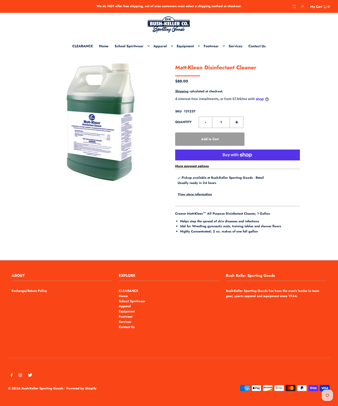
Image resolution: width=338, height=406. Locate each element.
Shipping (182, 91)
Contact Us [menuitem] (257, 46)
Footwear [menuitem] (211, 46)
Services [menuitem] (235, 46)
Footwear (126, 316)
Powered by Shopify (81, 388)
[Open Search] (294, 6)
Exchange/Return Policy (29, 290)
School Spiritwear (132, 301)
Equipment (127, 311)
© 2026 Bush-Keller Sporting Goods (35, 388)
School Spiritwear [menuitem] (129, 46)
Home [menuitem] (103, 46)
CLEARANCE (128, 290)
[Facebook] (12, 376)
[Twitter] (30, 376)
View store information (195, 194)
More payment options (192, 166)
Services (125, 321)
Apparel (125, 306)
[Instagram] (20, 376)
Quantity (183, 122)
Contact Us (127, 327)
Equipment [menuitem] (185, 46)
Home (123, 296)
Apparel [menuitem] (160, 46)
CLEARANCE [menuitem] (82, 46)
